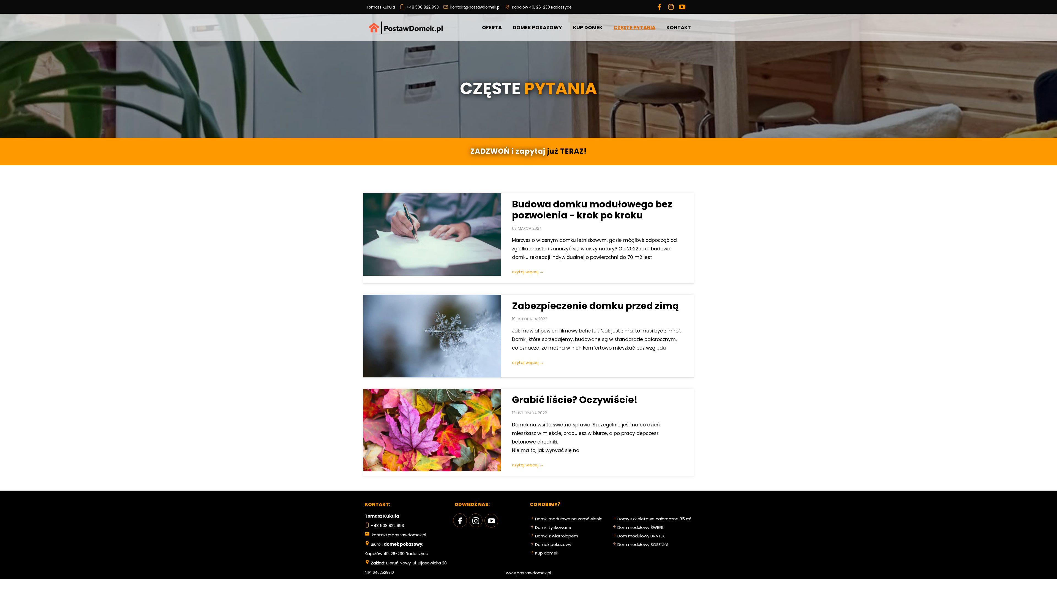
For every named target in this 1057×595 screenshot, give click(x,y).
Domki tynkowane (553, 527)
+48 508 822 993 (421, 7)
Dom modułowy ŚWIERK (641, 527)
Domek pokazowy (553, 544)
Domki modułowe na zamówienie (569, 519)
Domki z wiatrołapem (556, 536)
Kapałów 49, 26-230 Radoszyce (542, 7)
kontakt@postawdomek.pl (474, 7)
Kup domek (546, 553)
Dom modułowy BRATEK (641, 536)
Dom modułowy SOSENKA (643, 544)
